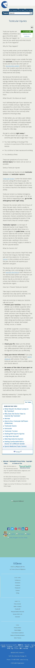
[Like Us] (8, 528)
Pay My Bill (17, 609)
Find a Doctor (17, 604)
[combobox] (19, 13)
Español (14, 645)
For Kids (21, 10)
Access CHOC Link (17, 614)
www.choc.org (24, 659)
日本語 (26, 646)
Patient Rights (17, 630)
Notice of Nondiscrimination (17, 635)
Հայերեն (10, 646)
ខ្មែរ (12, 648)
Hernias (7, 418)
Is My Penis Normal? (12, 436)
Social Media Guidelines (17, 632)
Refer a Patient (17, 606)
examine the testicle (12, 272)
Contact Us (17, 580)
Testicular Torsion (11, 431)
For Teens (29, 10)
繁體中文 (20, 645)
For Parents (13, 10)
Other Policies (17, 638)
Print (18, 452)
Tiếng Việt (27, 645)
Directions (17, 582)
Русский (21, 646)
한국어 (3, 646)
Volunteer (17, 616)
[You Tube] (26, 528)
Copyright (29, 461)
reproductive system (12, 66)
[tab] (28, 402)
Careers (18, 590)
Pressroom (17, 588)
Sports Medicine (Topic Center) (15, 446)
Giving (17, 593)
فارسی (16, 646)
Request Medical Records (17, 611)
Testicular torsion (8, 179)
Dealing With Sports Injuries (14, 434)
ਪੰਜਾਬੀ (8, 648)
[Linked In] (22, 528)
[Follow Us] (12, 528)
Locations (17, 585)
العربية (31, 646)
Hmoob (16, 648)
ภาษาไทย (25, 648)
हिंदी (20, 648)
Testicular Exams (11, 426)
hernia (5, 259)
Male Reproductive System (14, 439)
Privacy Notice (17, 627)
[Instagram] (19, 528)
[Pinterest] (15, 528)
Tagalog (33, 645)
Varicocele (8, 428)
